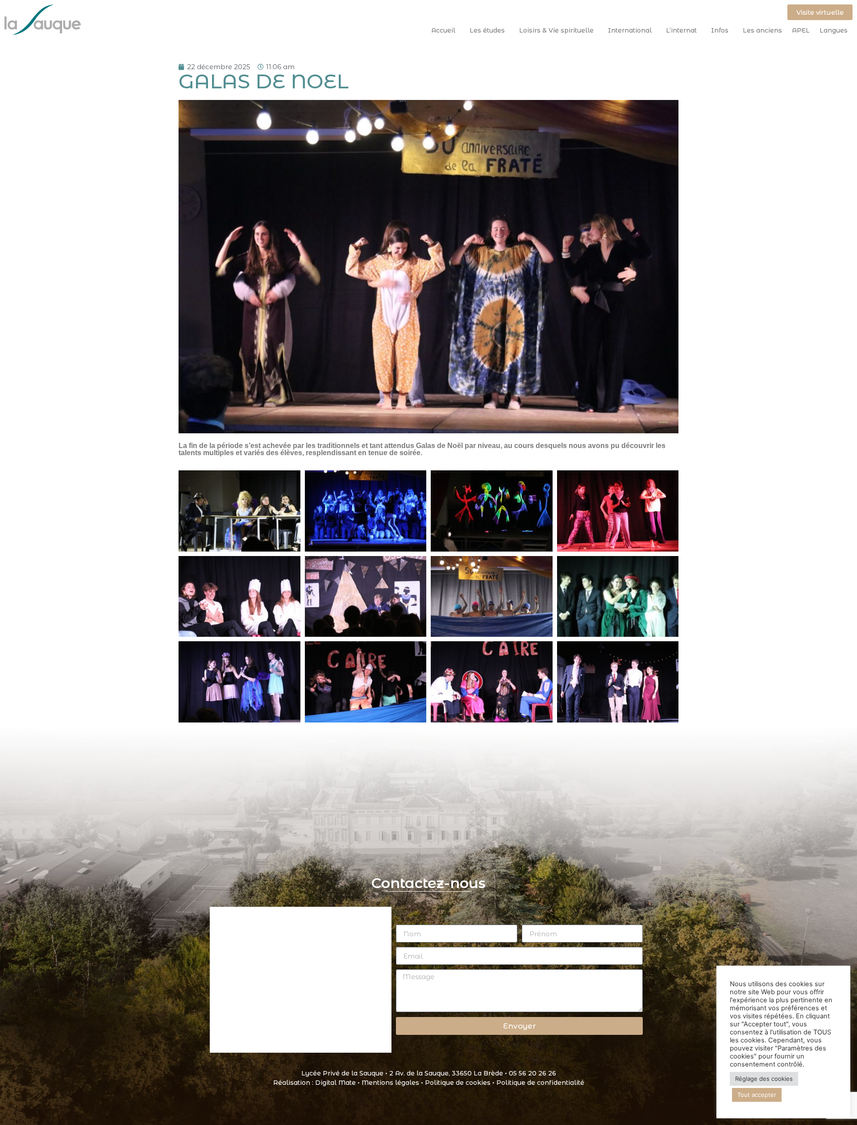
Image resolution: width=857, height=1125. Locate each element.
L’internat (681, 30)
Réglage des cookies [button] (764, 1078)
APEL (801, 30)
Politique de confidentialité (540, 1083)
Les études (487, 30)
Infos (719, 30)
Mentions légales (390, 1083)
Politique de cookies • (460, 1083)
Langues (834, 30)
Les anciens (762, 30)
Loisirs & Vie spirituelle (556, 30)
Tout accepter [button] (756, 1094)
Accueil (443, 30)
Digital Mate (335, 1083)
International (630, 30)
